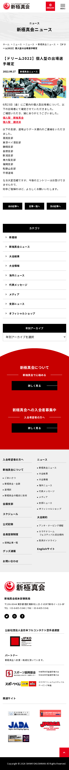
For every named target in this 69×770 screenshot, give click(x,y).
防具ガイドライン (48, 540)
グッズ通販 (9, 551)
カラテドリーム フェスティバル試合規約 (50, 533)
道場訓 (8, 489)
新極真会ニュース (47, 44)
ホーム (6, 44)
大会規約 (42, 517)
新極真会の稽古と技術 (16, 495)
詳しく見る (34, 385)
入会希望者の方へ (13, 459)
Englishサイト (46, 549)
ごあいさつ (10, 477)
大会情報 (14, 265)
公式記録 (8, 524)
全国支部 (8, 504)
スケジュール (10, 514)
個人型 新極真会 (13, 117)
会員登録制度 (10, 534)
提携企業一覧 (11, 542)
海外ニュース (17, 275)
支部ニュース (17, 304)
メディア (14, 294)
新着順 (13, 237)
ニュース (17, 44)
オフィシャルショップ (22, 313)
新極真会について (13, 469)
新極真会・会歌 (12, 483)
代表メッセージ (18, 285)
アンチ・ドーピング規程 (51, 525)
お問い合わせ (10, 561)
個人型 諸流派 (12, 122)
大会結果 (14, 256)
